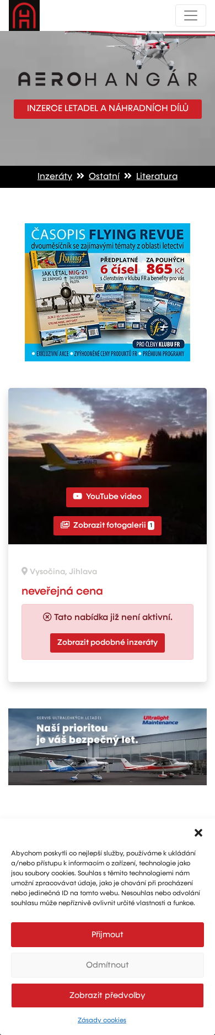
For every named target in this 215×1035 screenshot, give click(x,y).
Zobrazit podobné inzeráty (107, 643)
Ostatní (104, 176)
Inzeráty (54, 176)
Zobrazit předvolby (107, 995)
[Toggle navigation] (190, 15)
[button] (198, 832)
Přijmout (107, 935)
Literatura (157, 176)
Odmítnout (107, 965)
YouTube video (113, 497)
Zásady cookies (102, 1020)
